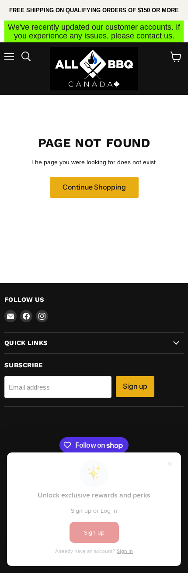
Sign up (135, 386)
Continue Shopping (94, 187)
